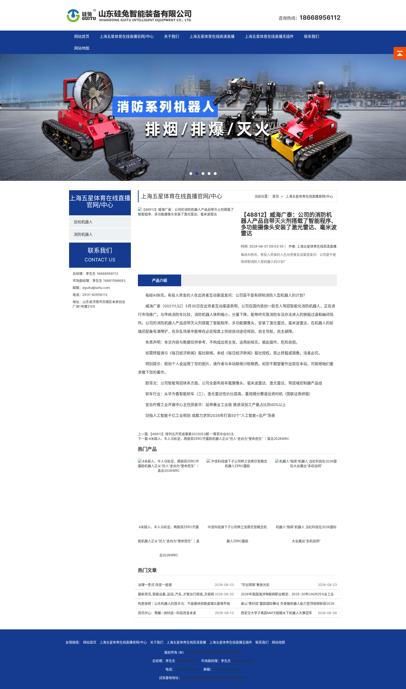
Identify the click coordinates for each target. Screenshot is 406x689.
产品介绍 (159, 280)
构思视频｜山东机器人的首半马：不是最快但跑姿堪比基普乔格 (184, 603)
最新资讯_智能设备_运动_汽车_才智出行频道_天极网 (176, 594)
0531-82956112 (94, 295)
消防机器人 (83, 234)
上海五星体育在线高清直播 (211, 36)
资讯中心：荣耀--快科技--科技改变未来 (167, 613)
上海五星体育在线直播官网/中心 (127, 36)
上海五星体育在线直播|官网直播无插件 (213, 652)
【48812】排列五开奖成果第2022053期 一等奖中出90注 (191, 434)
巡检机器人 (83, 222)
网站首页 (81, 36)
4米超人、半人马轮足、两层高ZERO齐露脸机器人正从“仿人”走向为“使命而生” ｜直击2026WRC (219, 439)
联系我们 (311, 36)
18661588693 (114, 281)
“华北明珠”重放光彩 (255, 585)
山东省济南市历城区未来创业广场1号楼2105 (214, 678)
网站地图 (81, 48)
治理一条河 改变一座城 (155, 585)
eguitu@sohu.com (96, 288)
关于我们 (171, 36)
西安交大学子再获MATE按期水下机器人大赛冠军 (276, 613)
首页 (275, 196)
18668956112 (320, 17)
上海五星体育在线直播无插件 (269, 36)
